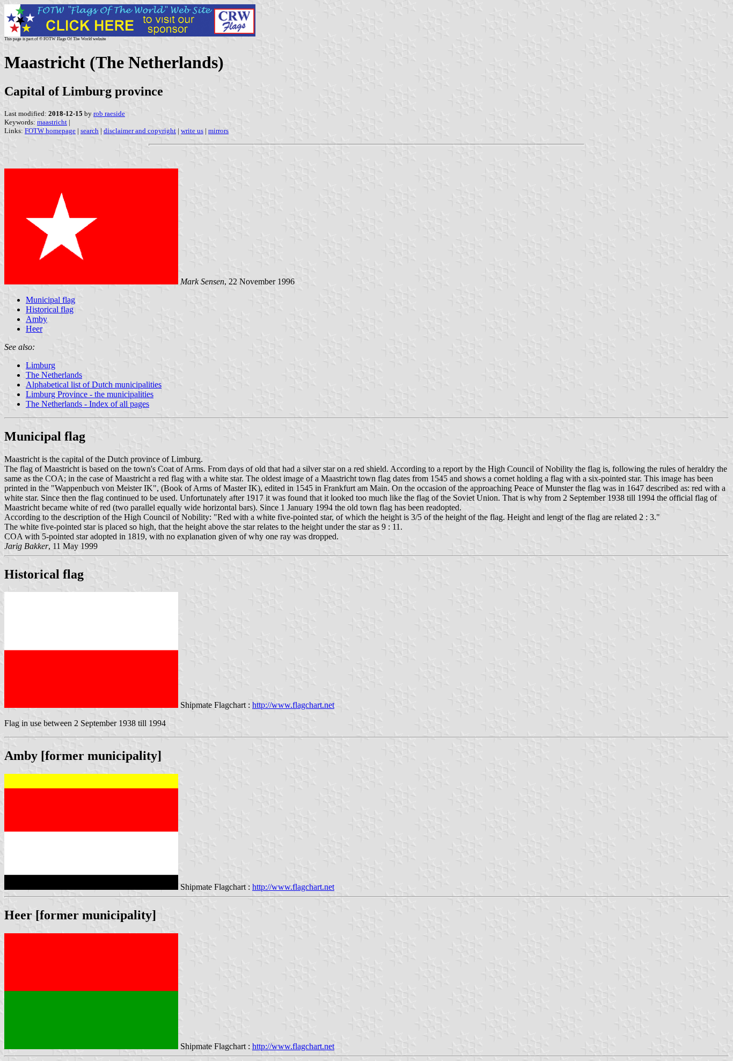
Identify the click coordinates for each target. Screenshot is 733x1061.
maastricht (52, 122)
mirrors (218, 131)
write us (192, 131)
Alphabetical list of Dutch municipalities (94, 384)
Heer (34, 328)
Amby (36, 319)
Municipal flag (50, 299)
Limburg (40, 365)
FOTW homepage (50, 131)
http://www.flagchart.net (293, 704)
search (89, 131)
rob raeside (109, 113)
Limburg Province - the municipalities (89, 394)
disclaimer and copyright (140, 131)
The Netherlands (54, 374)
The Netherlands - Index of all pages (87, 403)
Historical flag (50, 309)
